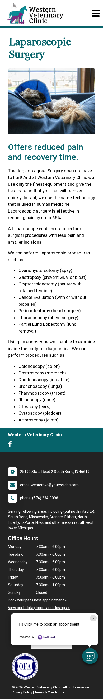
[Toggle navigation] (95, 13)
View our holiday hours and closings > (39, 608)
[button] (90, 656)
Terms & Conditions (49, 692)
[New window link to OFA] (26, 666)
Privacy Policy (22, 692)
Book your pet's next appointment (36, 600)
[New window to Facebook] (11, 445)
